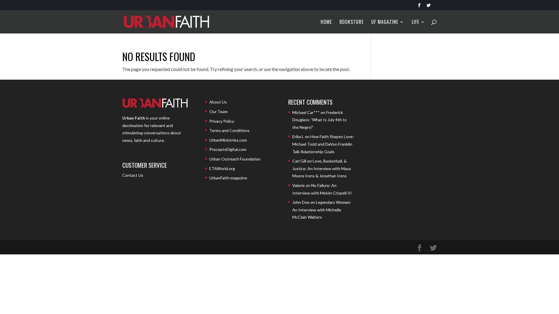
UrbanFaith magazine (228, 177)
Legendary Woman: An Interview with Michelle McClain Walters (321, 210)
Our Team (218, 111)
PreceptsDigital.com (227, 149)
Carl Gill (299, 160)
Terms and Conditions (229, 130)
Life (415, 22)
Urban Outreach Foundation (235, 158)
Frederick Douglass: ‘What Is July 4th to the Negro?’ (319, 120)
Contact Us (132, 175)
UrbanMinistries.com (228, 140)
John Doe (300, 202)
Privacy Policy (221, 121)
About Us (218, 101)
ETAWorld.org (222, 168)
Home (326, 22)
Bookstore (351, 22)
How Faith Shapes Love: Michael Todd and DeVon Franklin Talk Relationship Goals (323, 144)
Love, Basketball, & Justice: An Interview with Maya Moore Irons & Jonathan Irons (321, 168)
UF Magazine (384, 22)
